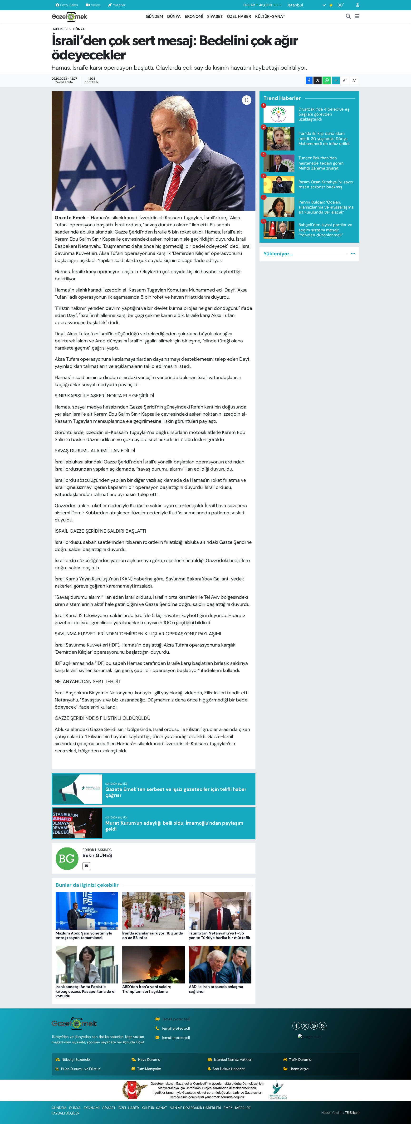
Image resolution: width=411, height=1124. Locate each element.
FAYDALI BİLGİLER (65, 1113)
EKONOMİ (194, 16)
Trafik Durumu (300, 1059)
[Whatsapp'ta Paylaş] (327, 80)
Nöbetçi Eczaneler (76, 1059)
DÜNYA (174, 16)
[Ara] (348, 17)
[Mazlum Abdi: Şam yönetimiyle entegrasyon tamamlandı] (87, 910)
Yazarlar (119, 5)
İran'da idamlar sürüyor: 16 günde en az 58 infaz (152, 935)
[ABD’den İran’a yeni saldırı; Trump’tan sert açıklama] (153, 964)
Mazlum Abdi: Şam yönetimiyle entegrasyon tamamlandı (84, 935)
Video (95, 5)
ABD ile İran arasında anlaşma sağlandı (216, 989)
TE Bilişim (352, 1112)
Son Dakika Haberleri (229, 1068)
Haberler (59, 29)
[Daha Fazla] (336, 80)
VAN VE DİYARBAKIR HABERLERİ (195, 1107)
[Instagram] (314, 1026)
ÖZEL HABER (239, 16)
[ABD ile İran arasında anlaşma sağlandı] (220, 964)
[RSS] (323, 1026)
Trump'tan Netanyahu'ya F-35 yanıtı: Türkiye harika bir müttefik (219, 935)
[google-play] (309, 1036)
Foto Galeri (69, 5)
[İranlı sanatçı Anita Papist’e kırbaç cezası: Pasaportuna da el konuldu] (87, 964)
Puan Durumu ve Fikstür (80, 1068)
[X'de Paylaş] (317, 80)
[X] (305, 1026)
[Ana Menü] (357, 17)
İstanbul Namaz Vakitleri (233, 1059)
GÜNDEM (154, 16)
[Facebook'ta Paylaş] (309, 80)
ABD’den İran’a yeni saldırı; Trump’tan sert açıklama (146, 989)
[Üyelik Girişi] (355, 5)
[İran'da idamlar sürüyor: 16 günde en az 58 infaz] (153, 910)
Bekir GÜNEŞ (97, 855)
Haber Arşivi (298, 1068)
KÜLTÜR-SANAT (270, 16)
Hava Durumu (149, 1059)
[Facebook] (296, 1026)
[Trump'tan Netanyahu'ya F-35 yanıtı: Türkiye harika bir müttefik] (220, 910)
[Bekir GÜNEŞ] (67, 858)
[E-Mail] (86, 866)
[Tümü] (353, 253)
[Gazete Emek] (69, 16)
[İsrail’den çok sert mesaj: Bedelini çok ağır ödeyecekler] (153, 151)
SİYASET (215, 16)
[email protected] (176, 1019)
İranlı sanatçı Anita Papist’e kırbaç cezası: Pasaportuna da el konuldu (85, 991)
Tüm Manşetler (149, 1068)
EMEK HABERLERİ (237, 1107)
